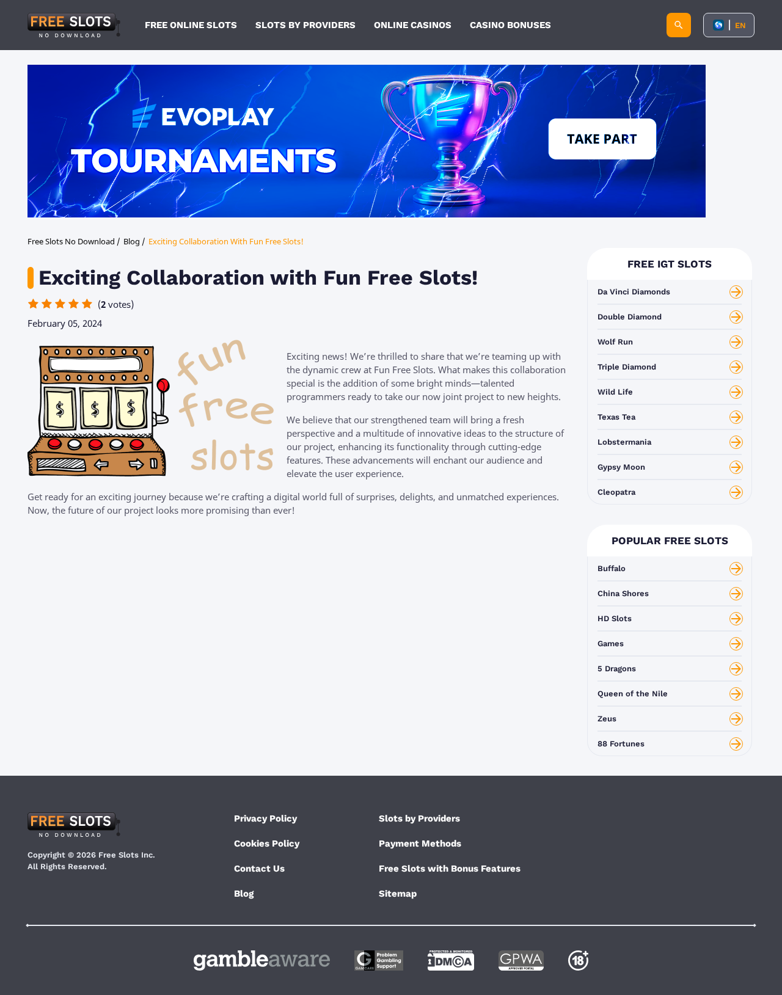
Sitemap (398, 893)
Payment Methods (420, 843)
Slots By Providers (305, 25)
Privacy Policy (265, 818)
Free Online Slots (191, 25)
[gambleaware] (262, 960)
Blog (244, 893)
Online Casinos (412, 25)
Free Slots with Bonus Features (450, 868)
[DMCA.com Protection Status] (451, 960)
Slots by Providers (419, 818)
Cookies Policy (266, 843)
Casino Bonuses (510, 25)
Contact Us (259, 868)
